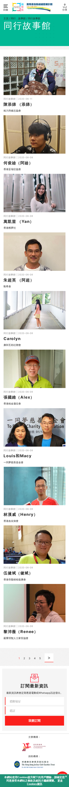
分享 (64, 9)
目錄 (5, 9)
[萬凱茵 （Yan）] (34, 202)
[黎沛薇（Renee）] (34, 612)
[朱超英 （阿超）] (34, 260)
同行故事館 (34, 18)
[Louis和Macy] (34, 436)
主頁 (6, 18)
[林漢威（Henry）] (34, 495)
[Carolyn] (34, 319)
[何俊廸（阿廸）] (34, 143)
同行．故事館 (18, 18)
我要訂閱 (34, 720)
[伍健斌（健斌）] (34, 553)
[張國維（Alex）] (34, 378)
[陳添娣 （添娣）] (34, 85)
